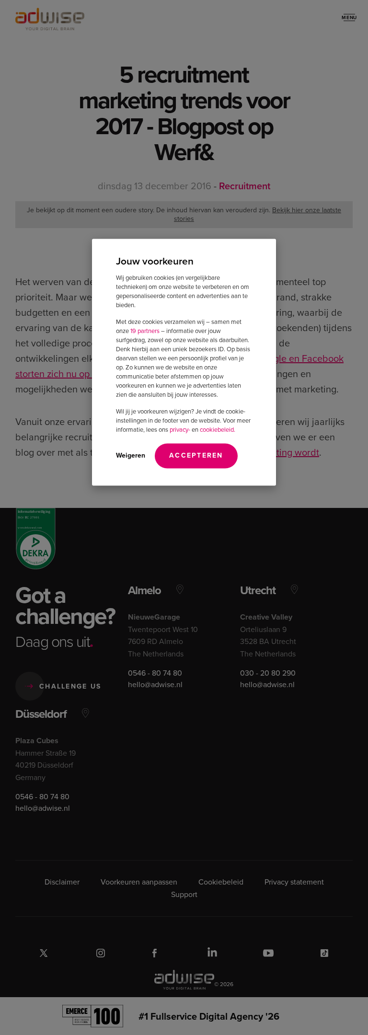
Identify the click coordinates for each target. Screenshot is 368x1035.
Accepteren (196, 455)
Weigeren (130, 455)
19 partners (145, 330)
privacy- (180, 429)
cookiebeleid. (217, 429)
